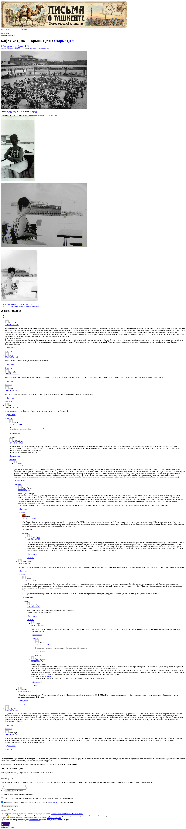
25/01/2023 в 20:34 (24, 691)
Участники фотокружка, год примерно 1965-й (22, 306)
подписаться (52, 802)
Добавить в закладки (38, 48)
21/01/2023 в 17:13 (12, 374)
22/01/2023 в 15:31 (12, 407)
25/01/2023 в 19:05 (42, 644)
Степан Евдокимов (54, 818)
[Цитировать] (11, 348)
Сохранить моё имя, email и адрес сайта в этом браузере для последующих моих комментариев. (38, 798)
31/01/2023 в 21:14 (12, 735)
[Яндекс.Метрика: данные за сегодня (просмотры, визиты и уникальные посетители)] (8, 827)
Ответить (8, 351)
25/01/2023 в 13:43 (29, 580)
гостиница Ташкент (16, 46)
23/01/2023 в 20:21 (20, 465)
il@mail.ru (49, 676)
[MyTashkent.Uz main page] (93, 14)
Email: (4, 788)
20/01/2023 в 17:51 (12, 357)
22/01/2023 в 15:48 (16, 424)
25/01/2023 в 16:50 (33, 539)
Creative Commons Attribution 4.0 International (67, 814)
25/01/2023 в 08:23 (24, 563)
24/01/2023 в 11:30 (24, 490)
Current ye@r (6, 810)
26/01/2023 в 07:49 (37, 661)
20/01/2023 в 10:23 (12, 325)
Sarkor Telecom (34, 820)
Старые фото (64, 41)
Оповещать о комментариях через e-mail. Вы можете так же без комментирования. (38, 802)
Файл (3, 790)
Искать (24, 29)
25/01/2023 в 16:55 (33, 607)
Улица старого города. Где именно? (19, 304)
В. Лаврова (5, 46)
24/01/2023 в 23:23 (12, 710)
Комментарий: (7, 779)
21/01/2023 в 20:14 (12, 391)
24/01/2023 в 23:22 (29, 518)
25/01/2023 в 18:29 (37, 625)
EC (48, 48)
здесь (10, 112)
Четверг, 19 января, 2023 (10, 48)
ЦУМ (27, 46)
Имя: (3, 786)
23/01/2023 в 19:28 (16, 443)
